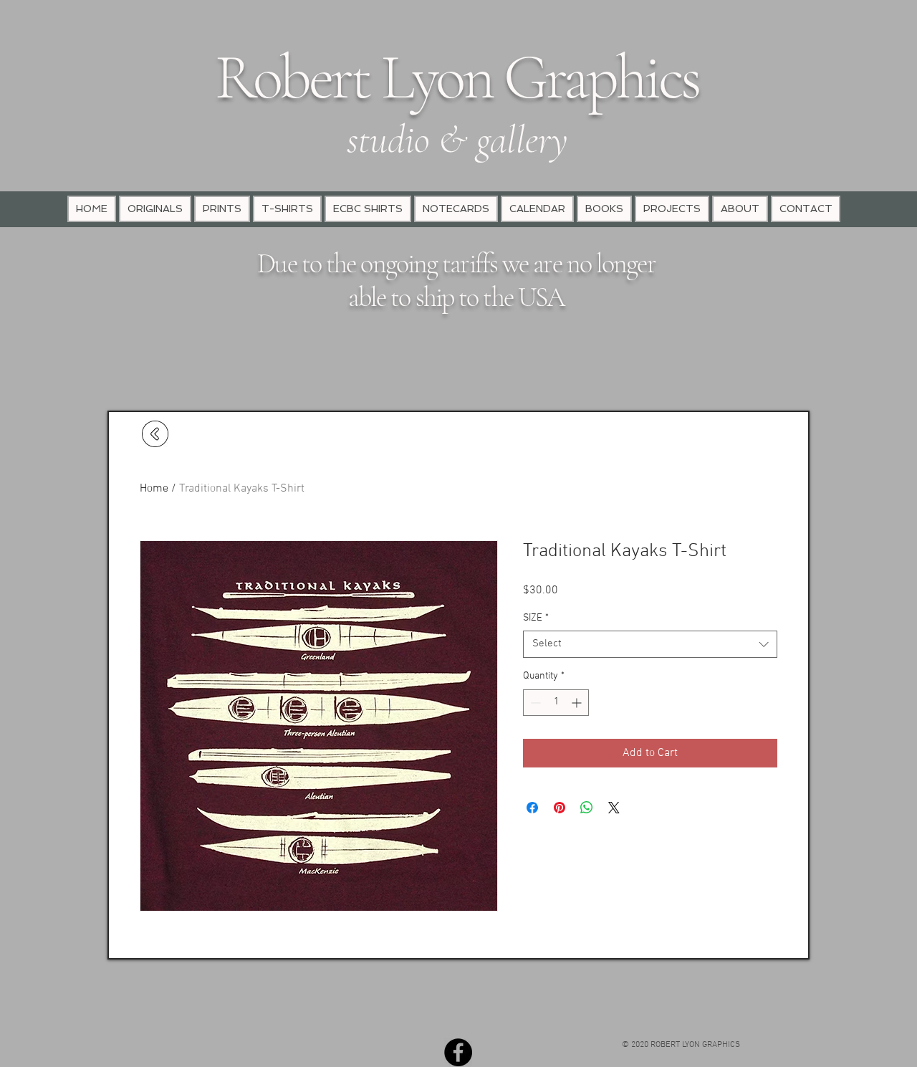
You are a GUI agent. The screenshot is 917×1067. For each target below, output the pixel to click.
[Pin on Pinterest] (559, 807)
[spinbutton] (556, 702)
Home (154, 489)
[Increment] (578, 702)
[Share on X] (614, 807)
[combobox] (650, 644)
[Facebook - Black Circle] (458, 1052)
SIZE (536, 618)
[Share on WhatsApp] (586, 807)
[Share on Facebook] (532, 807)
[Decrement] (534, 702)
